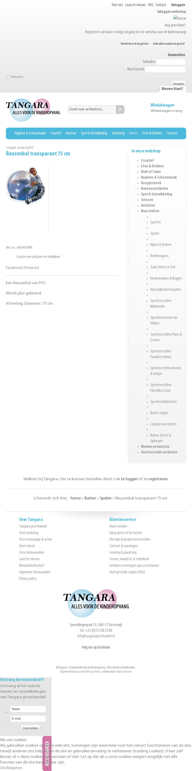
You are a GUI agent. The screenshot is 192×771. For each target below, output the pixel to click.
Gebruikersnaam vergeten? (169, 43)
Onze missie (27, 546)
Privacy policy (28, 579)
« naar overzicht (19, 148)
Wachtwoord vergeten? (135, 43)
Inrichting (118, 133)
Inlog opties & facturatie (126, 533)
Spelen (154, 234)
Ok (2, 768)
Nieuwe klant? (172, 89)
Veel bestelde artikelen (159, 452)
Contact (160, 5)
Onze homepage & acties (35, 540)
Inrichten (148, 206)
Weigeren (14, 768)
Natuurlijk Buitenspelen (165, 290)
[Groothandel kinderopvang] (96, 617)
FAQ (150, 5)
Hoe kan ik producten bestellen (130, 540)
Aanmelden (176, 55)
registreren (158, 479)
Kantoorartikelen (154, 189)
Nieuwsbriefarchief (31, 566)
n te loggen (128, 479)
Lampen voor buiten (163, 424)
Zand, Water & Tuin (162, 267)
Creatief (55, 133)
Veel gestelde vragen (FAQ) (127, 572)
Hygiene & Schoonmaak (159, 178)
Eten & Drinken (152, 133)
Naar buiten (150, 211)
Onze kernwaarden (31, 553)
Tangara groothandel (33, 526)
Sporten (155, 222)
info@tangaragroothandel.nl (96, 636)
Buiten (133, 133)
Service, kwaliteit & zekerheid (129, 559)
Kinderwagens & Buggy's (166, 278)
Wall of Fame (151, 172)
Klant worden (118, 526)
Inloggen (178, 5)
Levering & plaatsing (123, 553)
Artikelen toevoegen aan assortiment (134, 566)
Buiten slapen (159, 413)
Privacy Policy (94, 672)
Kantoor (71, 133)
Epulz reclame (124, 672)
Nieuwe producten (155, 447)
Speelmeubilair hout (163, 402)
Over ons (117, 5)
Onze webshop (29, 533)
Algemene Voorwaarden (34, 572)
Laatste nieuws (135, 5)
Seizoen (172, 133)
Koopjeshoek (151, 183)
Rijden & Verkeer (160, 245)
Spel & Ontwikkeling (94, 133)
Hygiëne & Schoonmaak (30, 133)
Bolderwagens (159, 256)
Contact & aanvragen (124, 546)
